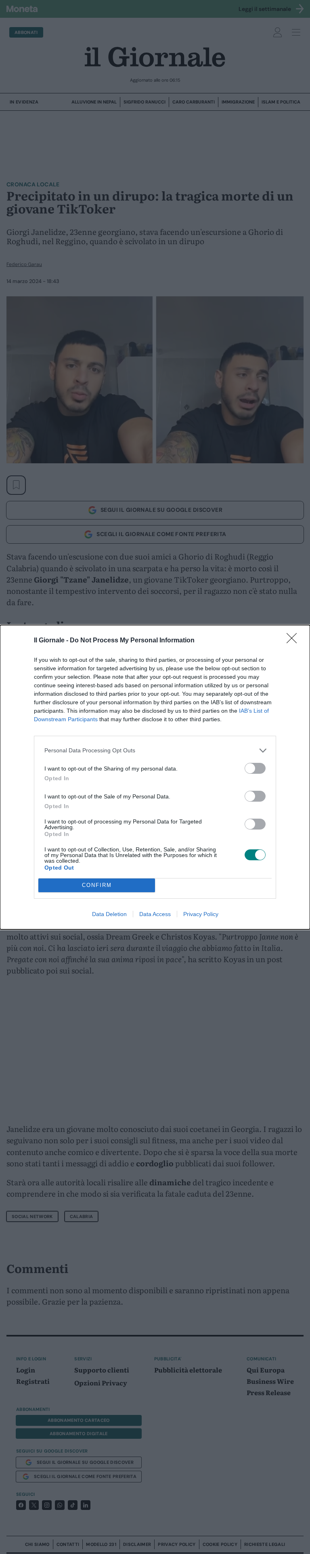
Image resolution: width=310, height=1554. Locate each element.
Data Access (155, 914)
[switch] (255, 768)
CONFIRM (97, 885)
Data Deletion (109, 914)
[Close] (294, 640)
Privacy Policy (200, 914)
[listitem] (155, 750)
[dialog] (155, 777)
